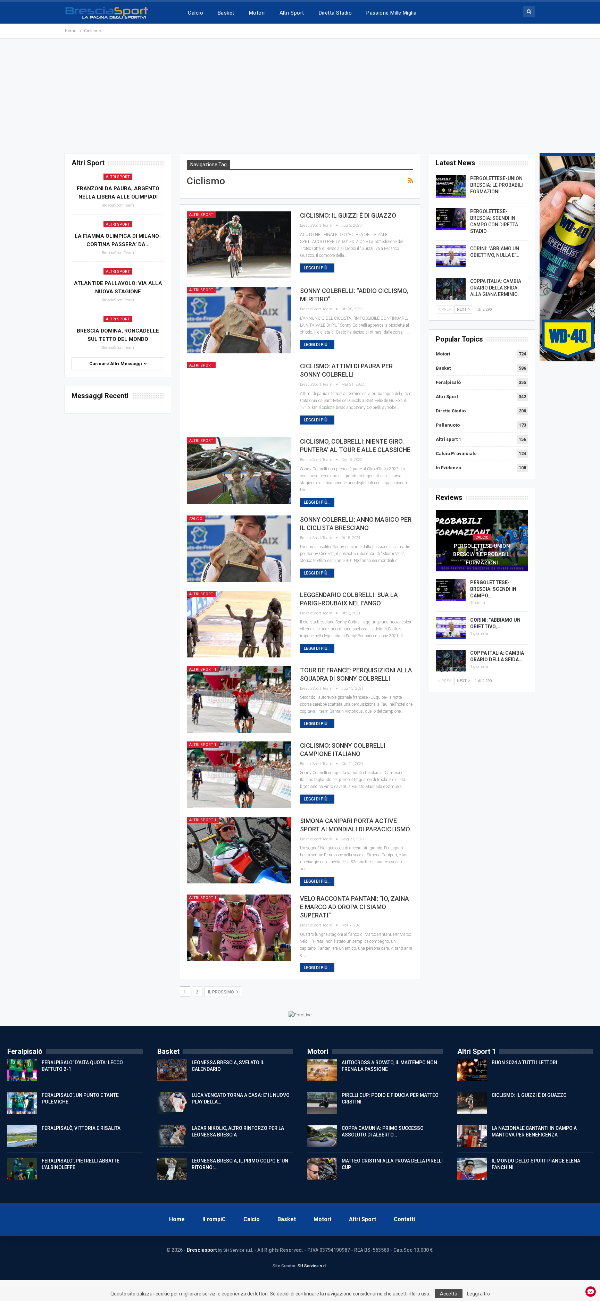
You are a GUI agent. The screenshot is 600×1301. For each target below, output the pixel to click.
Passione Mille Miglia (391, 13)
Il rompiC (214, 1219)
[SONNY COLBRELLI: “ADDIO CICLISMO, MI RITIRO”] (239, 320)
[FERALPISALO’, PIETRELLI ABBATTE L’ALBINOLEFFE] (22, 1169)
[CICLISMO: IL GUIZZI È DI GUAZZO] (239, 244)
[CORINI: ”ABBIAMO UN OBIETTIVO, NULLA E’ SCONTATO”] (451, 256)
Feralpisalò (448, 382)
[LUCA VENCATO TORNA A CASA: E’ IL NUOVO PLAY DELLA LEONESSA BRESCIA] (172, 1103)
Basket (226, 13)
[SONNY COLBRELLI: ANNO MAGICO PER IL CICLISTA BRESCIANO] (239, 548)
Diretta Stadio (335, 13)
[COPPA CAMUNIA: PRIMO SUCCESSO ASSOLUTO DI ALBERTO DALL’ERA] (322, 1136)
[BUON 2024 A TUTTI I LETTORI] (472, 1070)
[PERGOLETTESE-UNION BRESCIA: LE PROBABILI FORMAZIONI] (451, 186)
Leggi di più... (317, 268)
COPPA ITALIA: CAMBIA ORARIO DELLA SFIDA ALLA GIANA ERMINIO (495, 287)
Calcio (195, 13)
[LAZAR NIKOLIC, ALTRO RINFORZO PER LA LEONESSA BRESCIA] (172, 1136)
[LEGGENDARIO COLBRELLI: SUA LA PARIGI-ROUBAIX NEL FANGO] (239, 624)
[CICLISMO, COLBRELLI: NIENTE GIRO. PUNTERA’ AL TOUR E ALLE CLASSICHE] (239, 470)
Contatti (404, 1219)
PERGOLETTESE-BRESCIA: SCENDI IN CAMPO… (493, 589)
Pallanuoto (448, 425)
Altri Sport (292, 13)
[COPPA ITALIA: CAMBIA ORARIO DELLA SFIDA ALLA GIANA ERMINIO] (451, 289)
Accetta (448, 1293)
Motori (257, 13)
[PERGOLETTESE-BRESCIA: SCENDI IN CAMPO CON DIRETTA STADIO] (451, 219)
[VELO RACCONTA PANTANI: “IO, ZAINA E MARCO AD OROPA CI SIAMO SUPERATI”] (239, 928)
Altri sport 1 (202, 669)
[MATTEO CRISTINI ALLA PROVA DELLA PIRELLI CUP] (322, 1169)
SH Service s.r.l (312, 1266)
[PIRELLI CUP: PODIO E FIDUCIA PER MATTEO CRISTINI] (322, 1103)
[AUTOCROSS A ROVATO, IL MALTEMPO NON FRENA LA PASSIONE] (322, 1070)
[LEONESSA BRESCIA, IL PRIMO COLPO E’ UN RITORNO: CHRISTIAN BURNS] (172, 1169)
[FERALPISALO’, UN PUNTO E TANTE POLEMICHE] (22, 1103)
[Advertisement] (300, 95)
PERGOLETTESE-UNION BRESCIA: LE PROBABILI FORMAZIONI (496, 185)
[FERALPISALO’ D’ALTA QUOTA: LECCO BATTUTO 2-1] (22, 1070)
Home (177, 1219)
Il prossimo (221, 992)
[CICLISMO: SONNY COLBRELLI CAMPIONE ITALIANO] (239, 774)
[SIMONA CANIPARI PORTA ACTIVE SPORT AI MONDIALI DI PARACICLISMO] (239, 850)
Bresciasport (202, 1250)
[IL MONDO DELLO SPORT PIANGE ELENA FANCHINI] (472, 1169)
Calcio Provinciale (456, 453)
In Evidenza (448, 467)
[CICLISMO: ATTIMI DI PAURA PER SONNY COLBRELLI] (239, 395)
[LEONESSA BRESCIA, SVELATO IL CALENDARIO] (172, 1070)
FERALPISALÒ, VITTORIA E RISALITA (81, 1128)
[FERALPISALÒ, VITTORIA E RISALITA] (22, 1136)
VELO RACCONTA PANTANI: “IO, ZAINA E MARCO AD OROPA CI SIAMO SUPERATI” (354, 907)
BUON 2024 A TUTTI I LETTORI (524, 1062)
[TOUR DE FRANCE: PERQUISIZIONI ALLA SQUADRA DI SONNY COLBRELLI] (239, 699)
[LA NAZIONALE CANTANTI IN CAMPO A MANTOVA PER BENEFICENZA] (472, 1136)
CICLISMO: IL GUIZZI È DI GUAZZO (348, 215)
